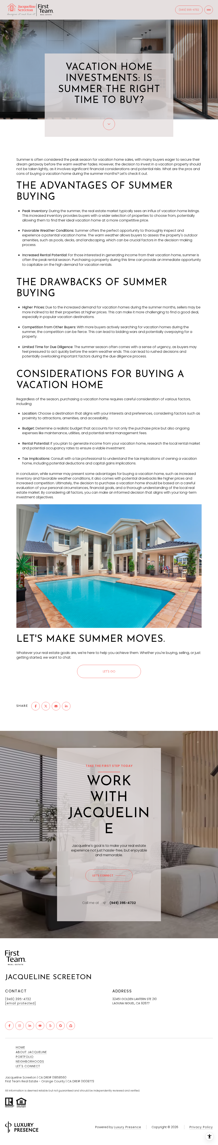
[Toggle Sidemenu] (208, 10)
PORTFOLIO (25, 1057)
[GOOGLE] (60, 1025)
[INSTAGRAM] (19, 1025)
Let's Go (109, 671)
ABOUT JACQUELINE (31, 1052)
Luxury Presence (127, 1127)
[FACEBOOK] (9, 1025)
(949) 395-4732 (189, 10)
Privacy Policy (201, 1127)
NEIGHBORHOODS (30, 1061)
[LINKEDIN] (30, 1025)
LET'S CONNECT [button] (28, 1066)
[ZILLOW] (70, 1025)
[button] (109, 875)
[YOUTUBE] (40, 1025)
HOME (20, 1047)
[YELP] (50, 1025)
